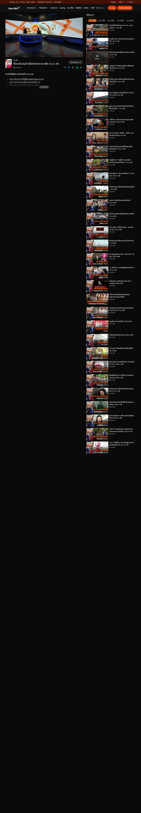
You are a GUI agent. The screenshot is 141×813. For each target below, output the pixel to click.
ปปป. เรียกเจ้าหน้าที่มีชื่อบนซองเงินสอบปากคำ (27, 79)
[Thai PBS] (14, 7)
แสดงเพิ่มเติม (44, 87)
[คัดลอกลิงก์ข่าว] (81, 67)
